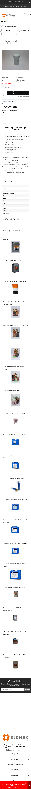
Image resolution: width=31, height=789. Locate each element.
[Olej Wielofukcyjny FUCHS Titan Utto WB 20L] (15, 551)
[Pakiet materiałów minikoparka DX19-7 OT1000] (15, 377)
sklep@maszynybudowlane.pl (13, 164)
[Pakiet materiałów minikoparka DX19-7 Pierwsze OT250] (15, 312)
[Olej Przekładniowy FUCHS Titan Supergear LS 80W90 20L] (15, 530)
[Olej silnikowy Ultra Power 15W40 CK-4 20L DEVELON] (15, 247)
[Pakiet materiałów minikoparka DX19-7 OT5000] (15, 400)
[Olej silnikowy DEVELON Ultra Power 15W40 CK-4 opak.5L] (15, 642)
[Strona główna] (8, 15)
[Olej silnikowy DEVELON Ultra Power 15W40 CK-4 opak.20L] (15, 665)
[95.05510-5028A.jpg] (15, 59)
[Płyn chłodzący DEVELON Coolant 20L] (15, 268)
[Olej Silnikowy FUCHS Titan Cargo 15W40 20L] (15, 507)
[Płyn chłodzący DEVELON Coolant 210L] (15, 289)
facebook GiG (12, 754)
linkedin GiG (17, 754)
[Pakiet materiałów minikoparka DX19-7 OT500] (15, 353)
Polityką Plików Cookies (11, 784)
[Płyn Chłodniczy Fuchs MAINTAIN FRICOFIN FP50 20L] (15, 574)
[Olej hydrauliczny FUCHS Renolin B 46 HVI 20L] (15, 442)
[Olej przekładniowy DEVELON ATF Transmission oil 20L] (15, 618)
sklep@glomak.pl (10, 6)
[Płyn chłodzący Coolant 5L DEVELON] (15, 421)
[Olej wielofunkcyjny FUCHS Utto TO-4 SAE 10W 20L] (15, 465)
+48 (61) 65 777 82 (21, 6)
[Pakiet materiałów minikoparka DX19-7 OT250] (15, 333)
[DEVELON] (10, 107)
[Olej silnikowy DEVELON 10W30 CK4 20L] (15, 595)
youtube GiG (14, 754)
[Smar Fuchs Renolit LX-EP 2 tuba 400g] (15, 486)
